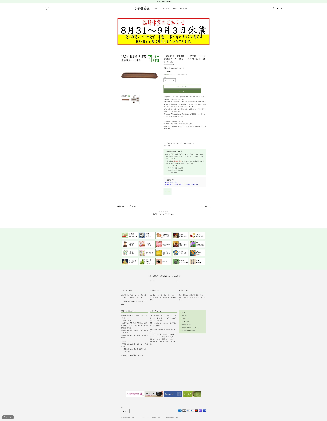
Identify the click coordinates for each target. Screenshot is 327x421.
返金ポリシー (135, 417)
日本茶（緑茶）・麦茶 (171, 182)
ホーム (183, 312)
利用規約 (154, 417)
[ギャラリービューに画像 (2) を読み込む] (135, 99)
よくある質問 (185, 321)
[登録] (177, 281)
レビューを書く (204, 206)
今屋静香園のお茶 (186, 324)
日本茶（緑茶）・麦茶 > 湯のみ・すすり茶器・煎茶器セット (181, 184)
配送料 (167, 74)
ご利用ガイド (185, 318)
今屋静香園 (127, 417)
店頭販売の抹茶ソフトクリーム (190, 327)
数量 (165, 77)
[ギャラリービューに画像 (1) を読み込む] (125, 99)
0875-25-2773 (171, 334)
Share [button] (168, 191)
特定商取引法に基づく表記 (172, 417)
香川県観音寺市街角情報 (188, 330)
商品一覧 (183, 315)
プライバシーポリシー (145, 417)
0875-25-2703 (157, 334)
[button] (46, 9)
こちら (129, 355)
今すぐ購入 (182, 91)
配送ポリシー (161, 417)
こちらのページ (193, 297)
